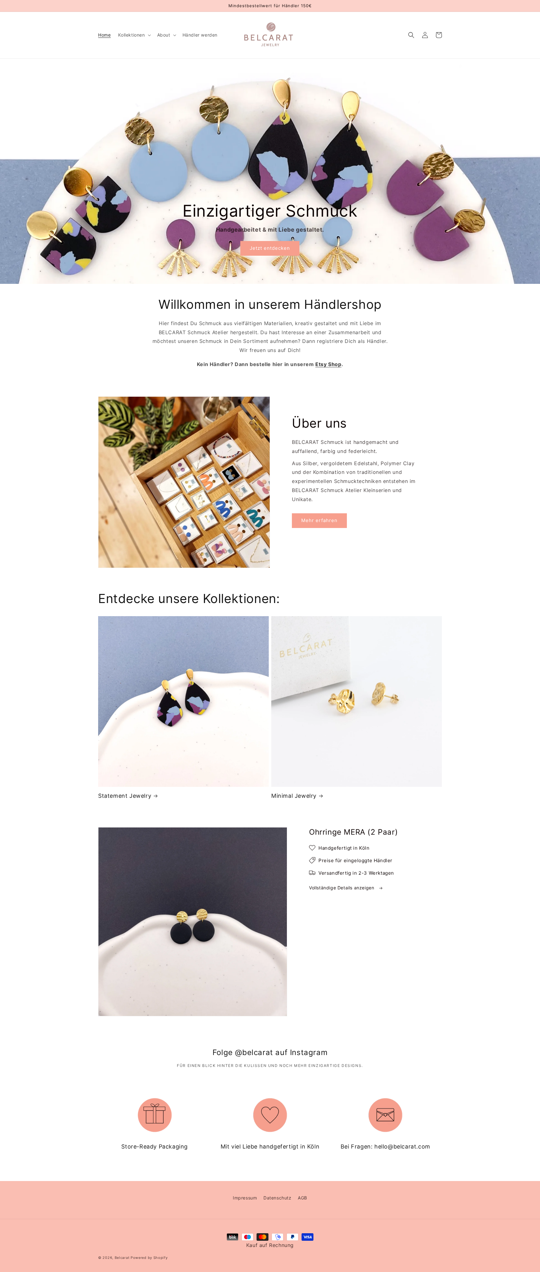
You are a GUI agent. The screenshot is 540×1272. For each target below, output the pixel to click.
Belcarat (123, 1257)
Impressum (245, 1197)
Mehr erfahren (319, 520)
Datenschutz (277, 1197)
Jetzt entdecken (270, 248)
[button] (133, 35)
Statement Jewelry (124, 795)
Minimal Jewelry (294, 795)
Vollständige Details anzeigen (342, 887)
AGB (302, 1197)
